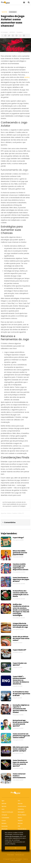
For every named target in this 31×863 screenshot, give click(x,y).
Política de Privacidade (12, 836)
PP (23, 513)
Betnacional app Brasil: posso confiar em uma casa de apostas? (21, 723)
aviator (27, 77)
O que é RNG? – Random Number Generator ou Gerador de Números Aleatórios (21, 680)
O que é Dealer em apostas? (20, 664)
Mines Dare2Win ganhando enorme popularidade (20, 553)
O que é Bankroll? (19, 650)
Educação (4, 829)
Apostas (4, 12)
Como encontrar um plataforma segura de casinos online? (21, 736)
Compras (4, 815)
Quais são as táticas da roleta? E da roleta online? (21, 638)
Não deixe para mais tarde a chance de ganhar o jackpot (21, 749)
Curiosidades (5, 818)
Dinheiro (4, 823)
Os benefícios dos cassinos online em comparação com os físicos (20, 593)
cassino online (17, 513)
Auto (3, 809)
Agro (3, 801)
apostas (3, 513)
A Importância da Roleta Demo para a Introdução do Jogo (20, 625)
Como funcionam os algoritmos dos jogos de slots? (21, 579)
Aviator (9, 513)
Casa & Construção (7, 812)
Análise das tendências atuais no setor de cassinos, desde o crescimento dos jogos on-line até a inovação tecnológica (21, 609)
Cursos (4, 820)
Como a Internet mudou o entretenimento (19, 776)
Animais (4, 803)
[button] (24, 2)
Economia (4, 826)
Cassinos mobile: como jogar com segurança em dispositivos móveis (20, 567)
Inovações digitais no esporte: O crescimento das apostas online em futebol (21, 708)
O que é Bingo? (18, 538)
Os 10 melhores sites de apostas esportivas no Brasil (21, 693)
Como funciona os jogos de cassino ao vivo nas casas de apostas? (20, 763)
